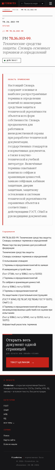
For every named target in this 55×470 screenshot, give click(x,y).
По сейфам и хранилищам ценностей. (21, 282)
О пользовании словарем (15, 261)
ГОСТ (6, 405)
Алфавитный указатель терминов (19, 324)
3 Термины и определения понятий (19, 291)
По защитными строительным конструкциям (24, 295)
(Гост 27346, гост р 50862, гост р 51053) (22, 273)
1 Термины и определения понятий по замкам (25, 265)
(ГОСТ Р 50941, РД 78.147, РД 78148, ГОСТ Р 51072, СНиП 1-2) (27, 301)
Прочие (15, 10)
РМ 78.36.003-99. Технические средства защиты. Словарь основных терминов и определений (27, 239)
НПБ (5, 414)
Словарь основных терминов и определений (24, 256)
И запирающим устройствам (16, 269)
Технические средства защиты (18, 252)
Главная (6, 10)
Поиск (6, 435)
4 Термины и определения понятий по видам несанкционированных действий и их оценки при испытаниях (27, 309)
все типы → (9, 422)
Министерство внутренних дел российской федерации (24, 246)
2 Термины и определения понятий (19, 278)
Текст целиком (20, 362)
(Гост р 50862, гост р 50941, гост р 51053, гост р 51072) (26, 319)
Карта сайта (9, 440)
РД (5, 418)
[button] (50, 3)
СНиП (6, 410)
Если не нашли (10, 444)
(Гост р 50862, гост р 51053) (16, 286)
